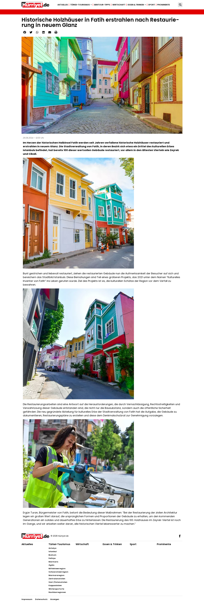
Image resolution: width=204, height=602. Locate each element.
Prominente (163, 4)
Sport (151, 4)
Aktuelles (62, 4)
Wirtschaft (118, 4)
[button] (180, 4)
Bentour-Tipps (102, 4)
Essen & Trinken (136, 4)
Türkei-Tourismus (80, 4)
